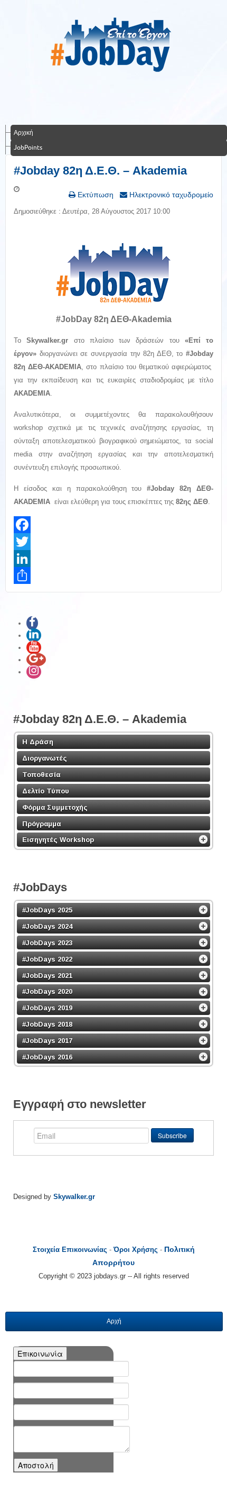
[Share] (113, 575)
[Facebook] (113, 524)
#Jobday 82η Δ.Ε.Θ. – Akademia (100, 170)
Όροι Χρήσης (136, 1250)
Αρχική (23, 132)
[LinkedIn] (113, 558)
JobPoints (28, 147)
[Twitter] (113, 541)
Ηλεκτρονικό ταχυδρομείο (170, 194)
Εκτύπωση (94, 194)
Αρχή (114, 1321)
